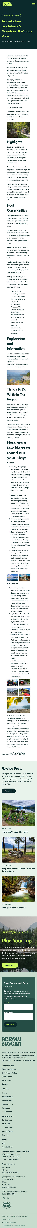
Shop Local (6, 1108)
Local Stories (7, 1112)
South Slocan (7, 1076)
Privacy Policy (6, 1219)
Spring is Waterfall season (14, 907)
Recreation (6, 15)
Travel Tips (6, 1124)
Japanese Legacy (9, 1069)
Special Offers (7, 1131)
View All (7, 791)
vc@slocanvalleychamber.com (14, 1177)
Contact (5, 1135)
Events (4, 1093)
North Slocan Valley (9, 1073)
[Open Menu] (33, 3)
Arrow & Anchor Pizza (18, 561)
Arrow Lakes (6, 1080)
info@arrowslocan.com (12, 1154)
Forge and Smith (19, 1225)
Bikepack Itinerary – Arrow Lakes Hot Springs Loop (18, 869)
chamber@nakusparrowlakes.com (15, 1191)
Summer (16, 15)
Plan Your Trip (8, 1116)
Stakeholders (7, 1147)
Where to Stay (7, 1104)
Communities (8, 1065)
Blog (3, 1143)
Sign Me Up (10, 1024)
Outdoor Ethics (7, 1127)
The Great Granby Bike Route (15, 831)
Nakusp (5, 1084)
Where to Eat (7, 1100)
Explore (5, 1088)
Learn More (9, 965)
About (4, 1139)
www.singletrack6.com (14, 364)
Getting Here (7, 1120)
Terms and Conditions (9, 1222)
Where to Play (7, 1097)
